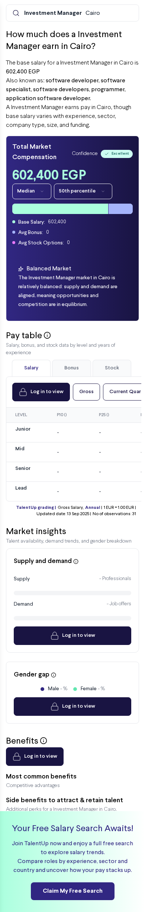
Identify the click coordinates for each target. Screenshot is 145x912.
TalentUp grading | (36, 508)
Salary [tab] (31, 368)
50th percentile (77, 191)
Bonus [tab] (71, 368)
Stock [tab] (112, 368)
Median (26, 191)
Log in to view (47, 391)
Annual (92, 508)
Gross (86, 391)
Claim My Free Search (73, 891)
